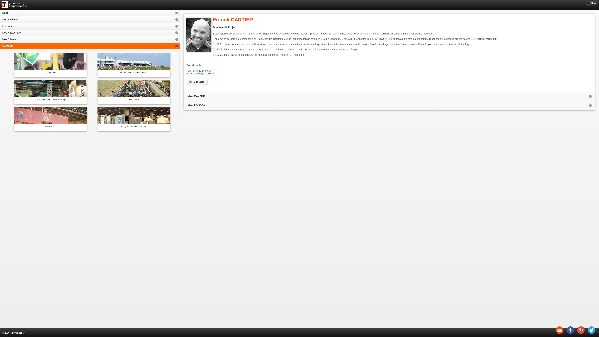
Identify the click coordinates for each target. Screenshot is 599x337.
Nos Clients (9, 39)
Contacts (7, 46)
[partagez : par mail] (559, 333)
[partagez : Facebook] (570, 333)
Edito (5, 13)
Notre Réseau (10, 19)
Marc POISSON (196, 105)
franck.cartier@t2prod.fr (200, 73)
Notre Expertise (11, 32)
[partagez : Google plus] (581, 333)
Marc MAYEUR (196, 96)
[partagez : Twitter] (591, 333)
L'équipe (7, 26)
